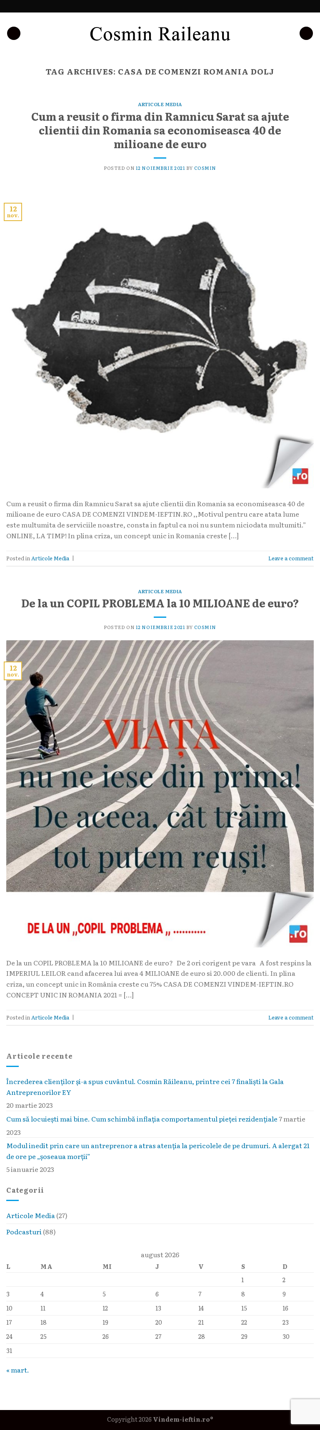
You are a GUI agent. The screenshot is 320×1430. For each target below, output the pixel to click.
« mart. (17, 1370)
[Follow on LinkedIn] (167, 6)
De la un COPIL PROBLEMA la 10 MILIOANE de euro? (160, 603)
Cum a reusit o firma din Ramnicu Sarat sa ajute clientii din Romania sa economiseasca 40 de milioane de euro (160, 130)
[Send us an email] (160, 6)
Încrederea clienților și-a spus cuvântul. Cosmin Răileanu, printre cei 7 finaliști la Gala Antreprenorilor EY (145, 1086)
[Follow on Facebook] (144, 6)
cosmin (205, 167)
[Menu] (306, 33)
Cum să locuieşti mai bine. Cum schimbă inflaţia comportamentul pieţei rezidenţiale (142, 1119)
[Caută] (13, 33)
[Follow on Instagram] (152, 6)
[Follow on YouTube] (175, 6)
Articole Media (30, 1215)
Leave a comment (291, 558)
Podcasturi (24, 1231)
